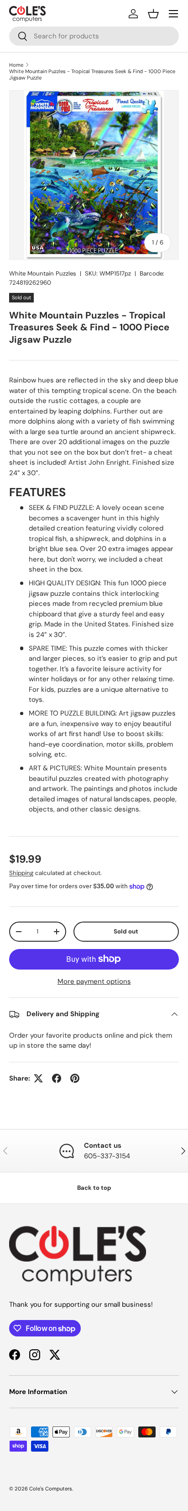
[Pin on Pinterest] (75, 1078)
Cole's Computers (50, 1488)
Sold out (126, 931)
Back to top (94, 1188)
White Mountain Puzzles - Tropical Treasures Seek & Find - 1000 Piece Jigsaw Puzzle (92, 74)
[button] (153, 14)
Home (16, 65)
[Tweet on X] (38, 1078)
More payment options (94, 981)
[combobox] (94, 36)
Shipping (21, 873)
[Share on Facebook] (56, 1078)
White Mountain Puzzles (42, 273)
